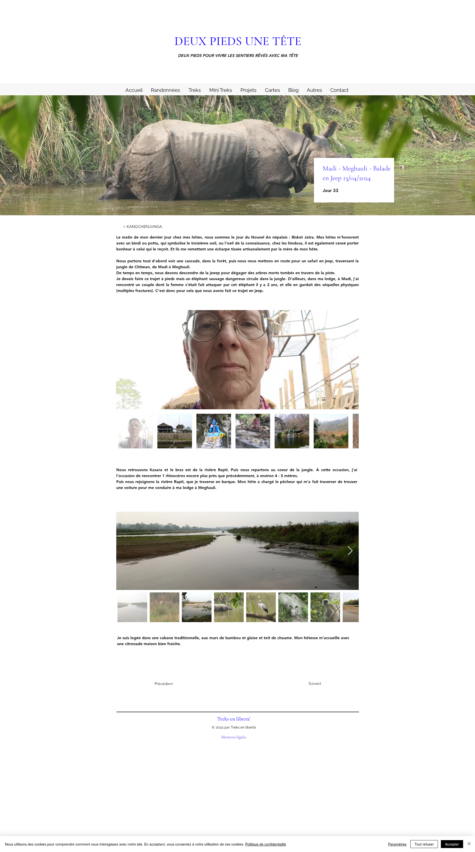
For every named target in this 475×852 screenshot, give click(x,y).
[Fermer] (469, 844)
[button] (314, 89)
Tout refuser (424, 844)
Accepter (452, 844)
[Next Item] (350, 360)
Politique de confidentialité (265, 844)
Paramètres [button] (397, 844)
